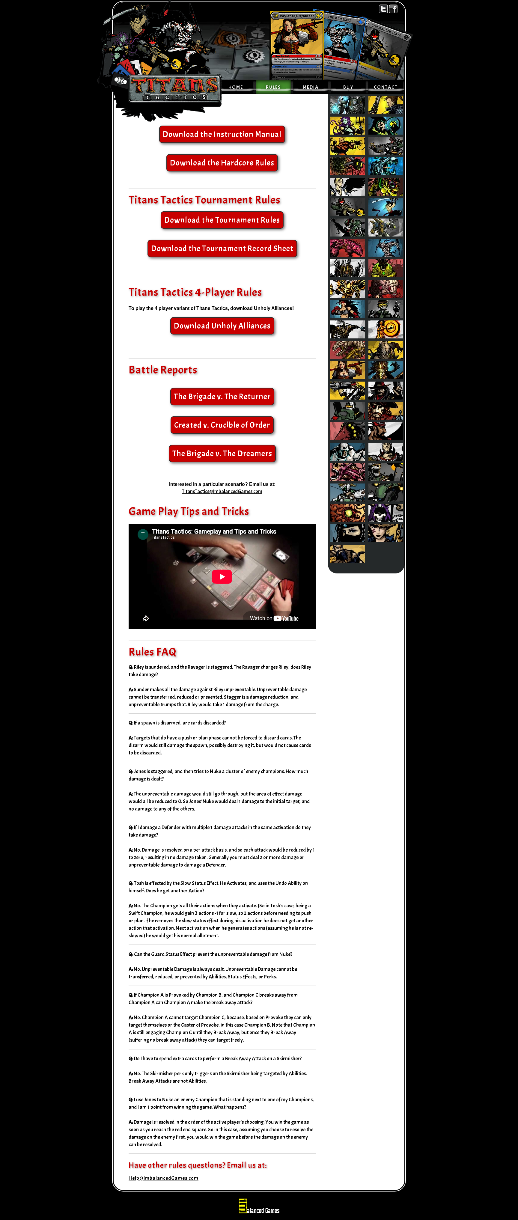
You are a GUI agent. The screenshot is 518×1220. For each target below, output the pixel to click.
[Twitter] (384, 8)
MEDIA (311, 87)
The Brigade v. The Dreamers (222, 453)
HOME (235, 87)
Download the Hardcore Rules (222, 163)
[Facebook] (393, 8)
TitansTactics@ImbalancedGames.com (222, 491)
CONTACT (386, 87)
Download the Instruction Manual (222, 134)
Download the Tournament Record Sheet (222, 248)
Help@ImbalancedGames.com (163, 1178)
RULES (273, 87)
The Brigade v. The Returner (222, 396)
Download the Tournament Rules (222, 220)
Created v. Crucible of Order (222, 425)
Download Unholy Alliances (222, 326)
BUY (348, 87)
